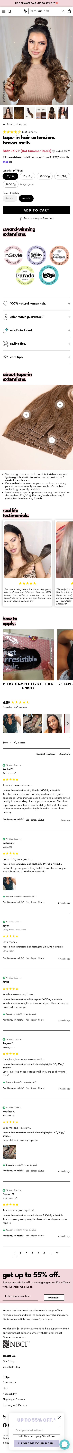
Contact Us (9, 1382)
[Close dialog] (59, 1418)
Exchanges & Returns (15, 1405)
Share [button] (41, 819)
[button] (36, 132)
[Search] (11, 11)
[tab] (45, 754)
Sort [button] (5, 742)
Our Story (8, 1361)
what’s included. (21, 330)
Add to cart (37, 210)
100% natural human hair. (28, 303)
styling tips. (18, 343)
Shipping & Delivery (14, 1399)
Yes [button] (27, 819)
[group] (36, 702)
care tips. (16, 357)
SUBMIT (54, 1297)
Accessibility (10, 1393)
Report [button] (33, 819)
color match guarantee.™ (27, 317)
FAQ (5, 1388)
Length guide (27, 184)
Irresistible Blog (11, 1366)
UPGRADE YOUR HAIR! (36, 1443)
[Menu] (3, 11)
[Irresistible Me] (36, 11)
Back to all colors (16, 124)
